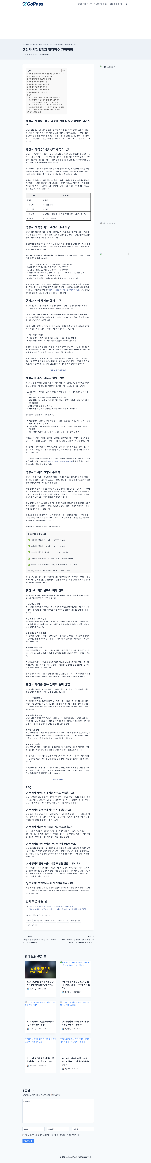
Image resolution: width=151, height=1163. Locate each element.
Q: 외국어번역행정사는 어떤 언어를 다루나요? (46, 109)
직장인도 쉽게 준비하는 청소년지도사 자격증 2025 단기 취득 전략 (39, 939)
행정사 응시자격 (63, 921)
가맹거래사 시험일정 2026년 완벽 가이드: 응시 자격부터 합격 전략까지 (76, 984)
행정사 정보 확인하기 (58, 370)
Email (51, 1129)
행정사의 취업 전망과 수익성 (38, 87)
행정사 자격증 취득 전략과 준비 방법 (40, 92)
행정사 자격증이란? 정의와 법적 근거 (40, 76)
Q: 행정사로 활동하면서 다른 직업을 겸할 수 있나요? (48, 107)
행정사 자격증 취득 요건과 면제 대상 (40, 79)
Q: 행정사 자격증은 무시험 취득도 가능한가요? (46, 97)
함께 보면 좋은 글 (35, 112)
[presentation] (40, 970)
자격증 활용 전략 (116, 4)
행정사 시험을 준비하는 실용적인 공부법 (64, 290)
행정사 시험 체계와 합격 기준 (38, 81)
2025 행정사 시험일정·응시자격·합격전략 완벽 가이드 (40, 1023)
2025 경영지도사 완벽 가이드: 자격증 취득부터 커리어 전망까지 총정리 (76, 1061)
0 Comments (44, 54)
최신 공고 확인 (58, 779)
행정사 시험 (38, 921)
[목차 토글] (62, 70)
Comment (28, 1101)
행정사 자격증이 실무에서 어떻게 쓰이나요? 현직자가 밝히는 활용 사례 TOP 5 (57, 909)
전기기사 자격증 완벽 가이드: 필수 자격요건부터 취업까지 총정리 (40, 1060)
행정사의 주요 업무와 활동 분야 (39, 84)
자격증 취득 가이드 (85, 4)
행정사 (29, 921)
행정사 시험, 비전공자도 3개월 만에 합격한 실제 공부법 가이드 (52, 906)
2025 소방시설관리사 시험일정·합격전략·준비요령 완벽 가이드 (40, 983)
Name (26, 1129)
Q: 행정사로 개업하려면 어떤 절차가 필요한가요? (47, 105)
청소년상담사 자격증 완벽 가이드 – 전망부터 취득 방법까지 (76, 1023)
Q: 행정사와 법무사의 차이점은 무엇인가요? (45, 100)
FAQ (30, 95)
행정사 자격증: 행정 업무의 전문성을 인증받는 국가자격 (47, 73)
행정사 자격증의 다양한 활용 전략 (60, 461)
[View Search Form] (127, 4)
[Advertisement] (75, 23)
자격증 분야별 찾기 (101, 4)
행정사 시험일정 (50, 921)
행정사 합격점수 (32, 925)
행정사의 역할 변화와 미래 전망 (39, 89)
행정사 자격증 (75, 921)
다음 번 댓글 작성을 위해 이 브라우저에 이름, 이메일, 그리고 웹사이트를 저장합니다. (52, 1135)
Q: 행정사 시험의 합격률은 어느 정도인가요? (45, 102)
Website (76, 1129)
